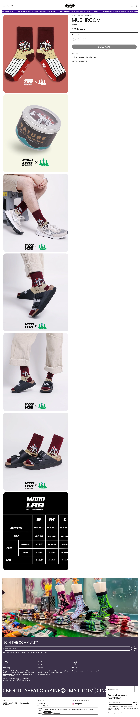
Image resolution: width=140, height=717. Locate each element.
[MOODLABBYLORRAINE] (70, 6)
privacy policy (119, 713)
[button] (8, 6)
